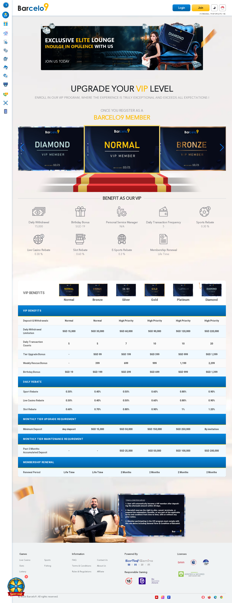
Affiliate (100, 571)
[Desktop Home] (33, 8)
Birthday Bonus (80, 222)
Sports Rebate (205, 222)
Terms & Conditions (81, 565)
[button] (222, 147)
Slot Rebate (80, 250)
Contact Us (102, 560)
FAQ (74, 560)
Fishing (47, 565)
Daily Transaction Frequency (163, 222)
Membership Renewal (163, 250)
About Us (101, 565)
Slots (21, 565)
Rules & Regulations (81, 571)
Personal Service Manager (122, 222)
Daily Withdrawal (39, 222)
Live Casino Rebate (38, 250)
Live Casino (24, 560)
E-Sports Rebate (122, 250)
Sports (47, 560)
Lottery (22, 571)
